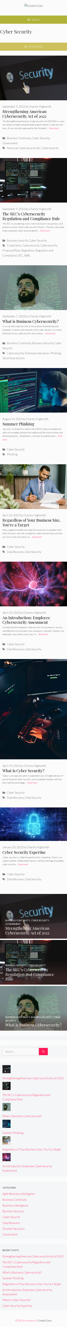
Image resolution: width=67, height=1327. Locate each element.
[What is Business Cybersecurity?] (33, 1028)
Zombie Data (45, 1320)
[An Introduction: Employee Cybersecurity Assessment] (6, 1159)
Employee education (37, 353)
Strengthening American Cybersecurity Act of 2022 (24, 114)
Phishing (55, 353)
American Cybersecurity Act (23, 148)
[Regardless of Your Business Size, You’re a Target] (6, 1142)
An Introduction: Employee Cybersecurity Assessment (26, 620)
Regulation (27, 250)
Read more (54, 128)
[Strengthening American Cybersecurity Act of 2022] (33, 936)
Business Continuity (19, 138)
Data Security (33, 552)
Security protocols (13, 358)
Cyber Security (41, 138)
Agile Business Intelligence (18, 1193)
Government (10, 143)
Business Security (17, 240)
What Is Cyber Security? (23, 770)
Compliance (14, 245)
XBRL (27, 255)
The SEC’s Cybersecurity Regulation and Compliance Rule (31, 216)
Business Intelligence (15, 1205)
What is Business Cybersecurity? (30, 321)
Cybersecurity (50, 148)
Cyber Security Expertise (24, 852)
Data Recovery (15, 552)
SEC (20, 255)
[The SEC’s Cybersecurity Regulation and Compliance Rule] (33, 982)
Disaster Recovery (13, 1228)
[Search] (43, 1052)
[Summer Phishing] (6, 1125)
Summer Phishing (18, 423)
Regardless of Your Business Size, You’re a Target (31, 522)
